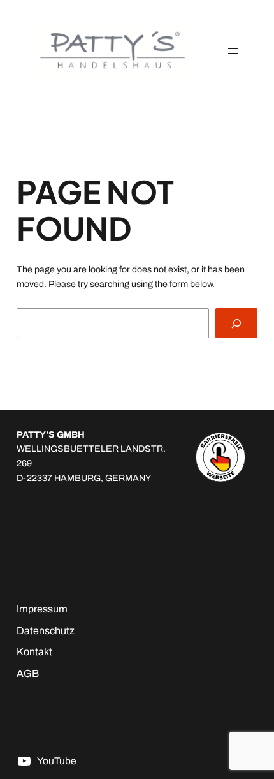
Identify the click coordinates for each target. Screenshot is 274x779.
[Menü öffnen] (233, 51)
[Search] (236, 323)
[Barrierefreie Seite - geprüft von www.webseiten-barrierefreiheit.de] (220, 457)
